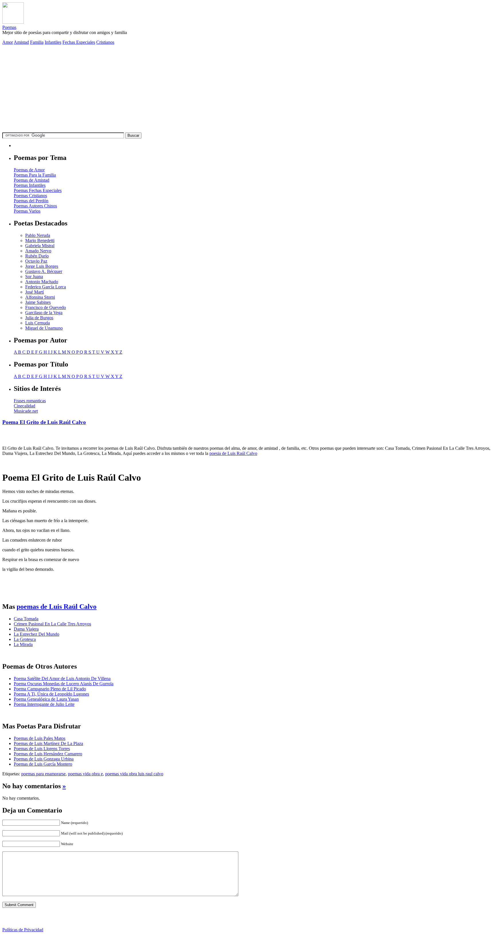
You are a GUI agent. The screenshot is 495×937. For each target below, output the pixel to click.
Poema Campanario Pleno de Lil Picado (50, 688)
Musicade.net (26, 411)
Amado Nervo (38, 250)
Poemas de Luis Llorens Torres (42, 748)
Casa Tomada (26, 618)
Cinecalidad (24, 405)
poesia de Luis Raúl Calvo (233, 453)
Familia (37, 42)
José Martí (34, 292)
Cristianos (105, 42)
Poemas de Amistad (31, 180)
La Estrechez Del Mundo (36, 634)
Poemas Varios (27, 211)
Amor (7, 42)
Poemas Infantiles (30, 185)
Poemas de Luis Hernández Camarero (48, 753)
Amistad (21, 42)
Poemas (9, 27)
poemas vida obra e (85, 773)
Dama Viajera (26, 629)
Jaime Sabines (38, 302)
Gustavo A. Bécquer (43, 271)
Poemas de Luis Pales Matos (39, 738)
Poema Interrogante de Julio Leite (44, 704)
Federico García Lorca (45, 286)
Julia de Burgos (39, 317)
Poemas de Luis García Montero (43, 764)
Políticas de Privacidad (22, 929)
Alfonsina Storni (40, 297)
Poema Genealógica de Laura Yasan (46, 699)
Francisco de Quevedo (45, 307)
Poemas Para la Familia (35, 175)
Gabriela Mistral (39, 245)
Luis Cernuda (37, 322)
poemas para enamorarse (43, 773)
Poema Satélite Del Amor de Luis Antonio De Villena (62, 678)
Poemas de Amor (29, 169)
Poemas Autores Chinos (35, 205)
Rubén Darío (37, 255)
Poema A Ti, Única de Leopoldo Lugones (51, 694)
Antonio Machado (41, 281)
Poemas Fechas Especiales (38, 190)
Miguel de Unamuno (44, 328)
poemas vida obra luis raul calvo (134, 773)
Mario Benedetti (39, 240)
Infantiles (53, 42)
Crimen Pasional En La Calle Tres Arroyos (52, 623)
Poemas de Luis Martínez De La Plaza (48, 743)
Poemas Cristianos (30, 195)
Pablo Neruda (37, 235)
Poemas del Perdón (31, 200)
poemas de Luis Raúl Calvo (57, 606)
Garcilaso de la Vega (43, 312)
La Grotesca (25, 639)
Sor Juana (34, 276)
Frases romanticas (30, 400)
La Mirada (23, 644)
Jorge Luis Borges (41, 266)
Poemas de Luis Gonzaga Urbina (44, 758)
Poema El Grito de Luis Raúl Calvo (44, 422)
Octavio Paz (36, 261)
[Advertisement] (247, 89)
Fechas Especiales (78, 42)
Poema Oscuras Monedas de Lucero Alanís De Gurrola (63, 683)
